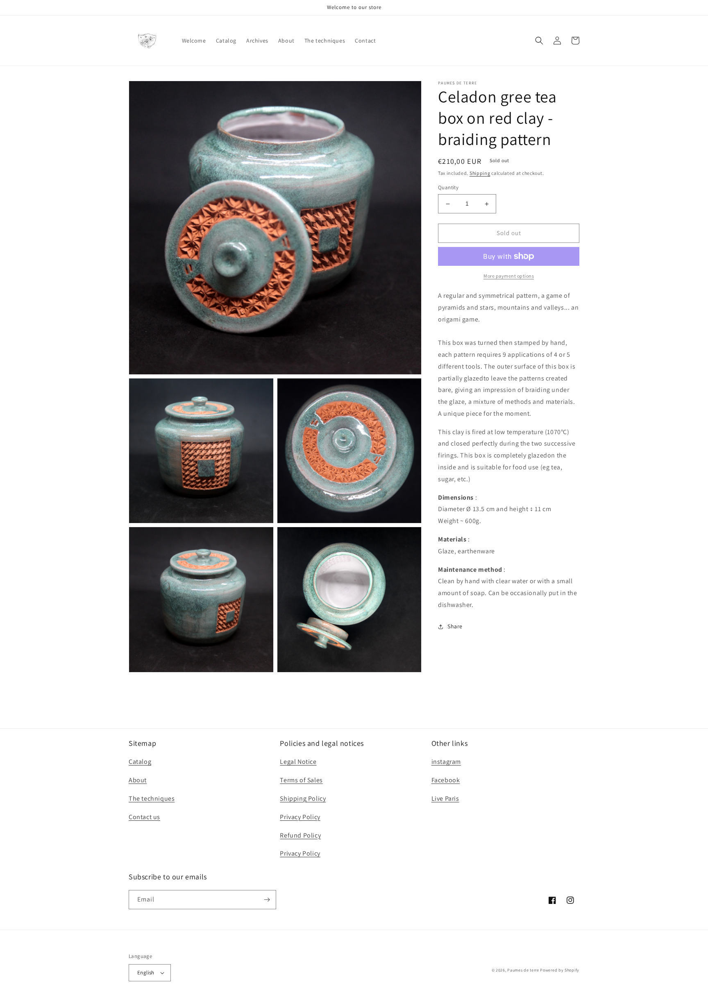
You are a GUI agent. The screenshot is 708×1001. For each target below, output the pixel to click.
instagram (446, 761)
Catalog (140, 761)
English (145, 972)
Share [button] (455, 626)
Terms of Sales (301, 780)
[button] (539, 41)
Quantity (448, 187)
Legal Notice (298, 761)
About (138, 780)
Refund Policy (300, 835)
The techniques (152, 798)
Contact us (144, 817)
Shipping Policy (303, 798)
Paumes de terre (523, 970)
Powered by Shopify (559, 970)
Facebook (445, 780)
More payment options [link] (508, 276)
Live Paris (445, 798)
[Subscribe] (267, 899)
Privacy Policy (300, 817)
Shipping (480, 173)
